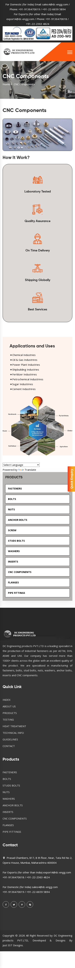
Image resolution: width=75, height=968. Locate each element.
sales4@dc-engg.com (55, 4)
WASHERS (9, 798)
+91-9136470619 (29, 9)
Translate (30, 469)
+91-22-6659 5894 (54, 9)
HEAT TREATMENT (14, 726)
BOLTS (7, 779)
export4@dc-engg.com (20, 19)
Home (6, 84)
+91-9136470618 (56, 19)
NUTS (6, 792)
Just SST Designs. (13, 945)
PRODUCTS (10, 713)
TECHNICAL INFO (13, 732)
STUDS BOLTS (11, 785)
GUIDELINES (10, 739)
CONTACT (9, 746)
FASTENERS (10, 772)
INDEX (6, 699)
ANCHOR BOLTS (13, 805)
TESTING (8, 719)
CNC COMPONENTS (15, 818)
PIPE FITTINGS (12, 831)
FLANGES (8, 825)
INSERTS (8, 812)
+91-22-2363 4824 (37, 24)
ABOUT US (9, 706)
